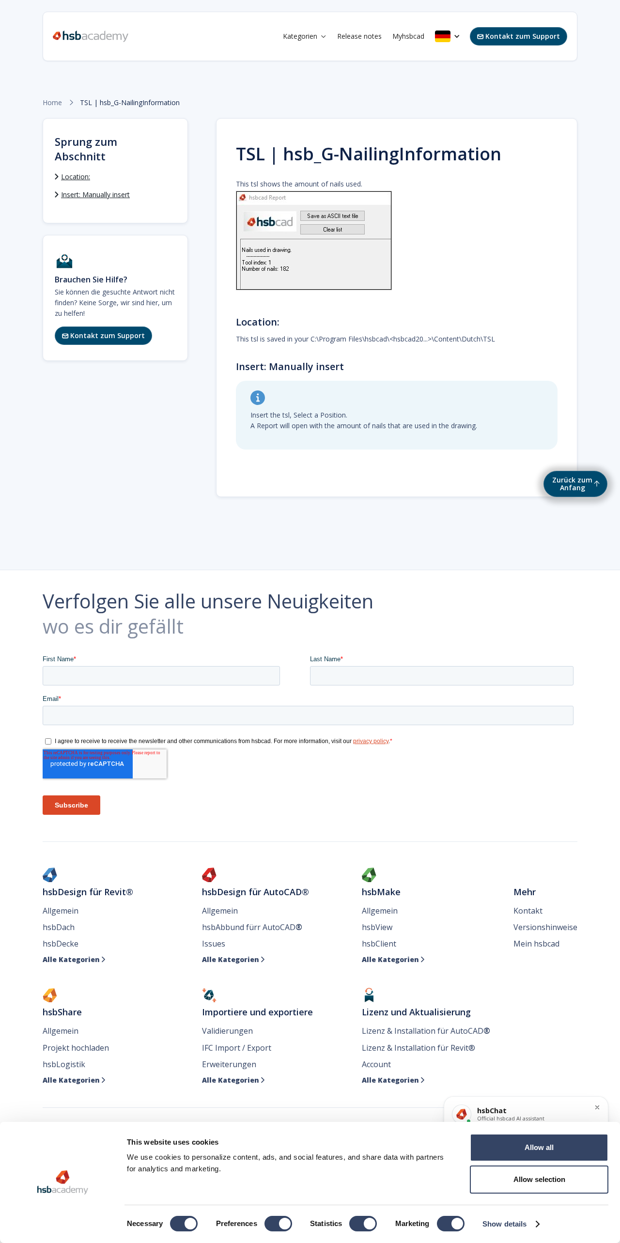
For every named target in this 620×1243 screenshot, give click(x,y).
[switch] (278, 1223)
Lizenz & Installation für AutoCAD (426, 1030)
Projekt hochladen (76, 1047)
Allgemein (60, 910)
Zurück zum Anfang (572, 483)
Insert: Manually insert (95, 194)
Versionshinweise (545, 927)
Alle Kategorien (74, 959)
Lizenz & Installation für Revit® (418, 1047)
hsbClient (379, 943)
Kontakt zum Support (518, 36)
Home (52, 103)
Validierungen (227, 1030)
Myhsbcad (408, 36)
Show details (504, 1224)
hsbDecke (60, 943)
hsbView (377, 927)
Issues (213, 943)
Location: (75, 176)
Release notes (359, 36)
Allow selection (539, 1179)
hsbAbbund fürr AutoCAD (252, 927)
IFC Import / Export (236, 1047)
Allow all (539, 1147)
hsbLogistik (64, 1064)
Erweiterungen (229, 1064)
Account (376, 1064)
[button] (304, 36)
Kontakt (527, 910)
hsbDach (59, 927)
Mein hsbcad (536, 943)
